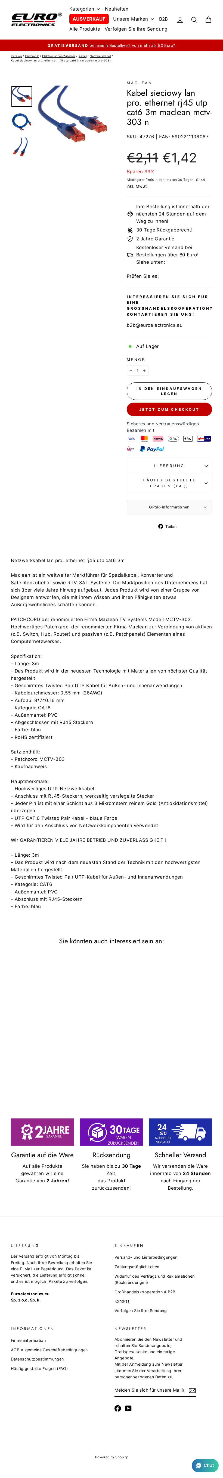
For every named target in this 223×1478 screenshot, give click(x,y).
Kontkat (121, 1301)
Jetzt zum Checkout (169, 409)
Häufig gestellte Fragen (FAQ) (169, 483)
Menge (136, 359)
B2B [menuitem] (163, 19)
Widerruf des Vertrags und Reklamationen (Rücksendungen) (154, 1279)
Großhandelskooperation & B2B (144, 1292)
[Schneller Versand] (180, 1132)
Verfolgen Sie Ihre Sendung (140, 1310)
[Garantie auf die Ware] (42, 1132)
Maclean (140, 83)
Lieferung (169, 466)
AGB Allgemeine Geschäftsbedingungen (49, 1350)
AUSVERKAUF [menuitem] (89, 19)
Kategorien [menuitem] (81, 9)
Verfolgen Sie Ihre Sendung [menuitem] (136, 29)
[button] (205, 1465)
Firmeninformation (28, 1340)
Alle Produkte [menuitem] (84, 29)
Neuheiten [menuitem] (117, 9)
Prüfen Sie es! (143, 276)
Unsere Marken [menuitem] (130, 19)
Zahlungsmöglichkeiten (136, 1266)
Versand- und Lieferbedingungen (146, 1257)
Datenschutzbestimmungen (37, 1359)
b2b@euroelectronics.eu (154, 325)
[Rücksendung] (111, 1132)
